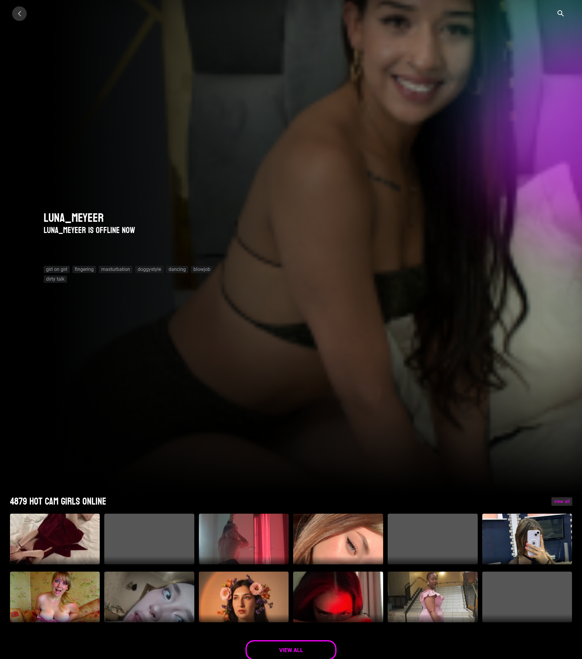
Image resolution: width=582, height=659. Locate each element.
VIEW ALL (562, 501)
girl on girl (56, 269)
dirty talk (55, 279)
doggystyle (149, 269)
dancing (177, 269)
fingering (84, 269)
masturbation (115, 269)
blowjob (201, 269)
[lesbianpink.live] (19, 13)
